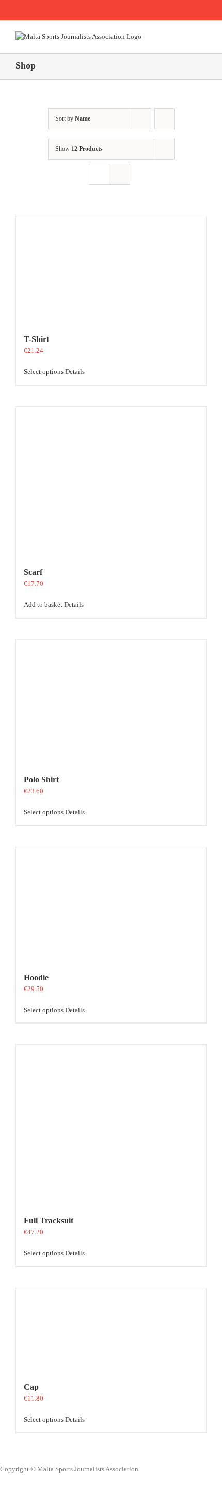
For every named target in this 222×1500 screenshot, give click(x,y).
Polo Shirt (41, 779)
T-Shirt (36, 339)
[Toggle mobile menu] (202, 36)
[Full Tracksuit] (111, 1124)
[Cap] (111, 1329)
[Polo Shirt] (111, 702)
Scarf (33, 572)
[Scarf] (111, 481)
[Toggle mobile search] (184, 36)
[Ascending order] (164, 118)
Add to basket (43, 604)
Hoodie (36, 977)
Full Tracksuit (48, 1220)
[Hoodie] (111, 904)
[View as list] (119, 174)
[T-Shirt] (111, 269)
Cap (31, 1387)
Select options (44, 372)
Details (75, 372)
